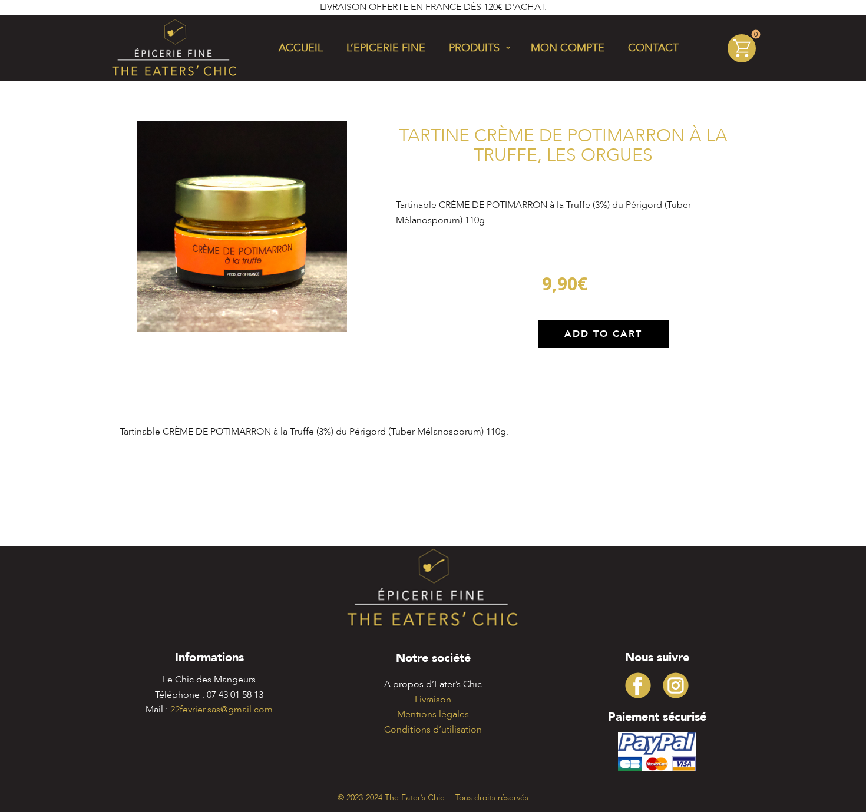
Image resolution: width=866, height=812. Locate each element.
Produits (474, 48)
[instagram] (676, 685)
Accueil (301, 48)
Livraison (433, 699)
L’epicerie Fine (385, 48)
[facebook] (638, 685)
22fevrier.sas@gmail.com (221, 709)
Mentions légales (433, 714)
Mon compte (567, 48)
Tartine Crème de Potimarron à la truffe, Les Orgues (563, 145)
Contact (653, 48)
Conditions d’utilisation (433, 729)
